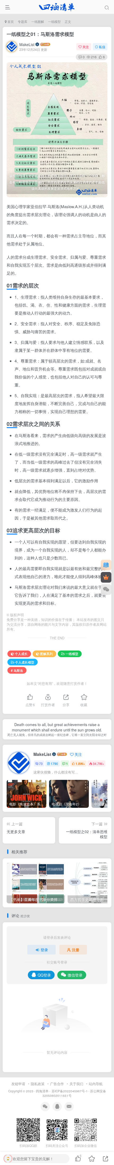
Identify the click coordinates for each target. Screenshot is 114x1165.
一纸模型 (54, 21)
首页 (10, 21)
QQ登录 (44, 975)
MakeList (26, 44)
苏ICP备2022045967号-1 (69, 1091)
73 (41, 763)
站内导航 (96, 1083)
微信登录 (75, 975)
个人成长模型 (24, 662)
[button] (103, 194)
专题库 (22, 21)
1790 (54, 763)
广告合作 (57, 1083)
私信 (102, 46)
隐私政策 (38, 1083)
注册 (75, 949)
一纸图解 (37, 21)
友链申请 (18, 1083)
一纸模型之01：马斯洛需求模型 (40, 34)
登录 (44, 949)
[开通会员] (106, 577)
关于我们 (76, 1083)
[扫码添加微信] (106, 589)
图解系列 (46, 653)
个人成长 (21, 653)
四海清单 (42, 1091)
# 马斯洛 (17, 670)
